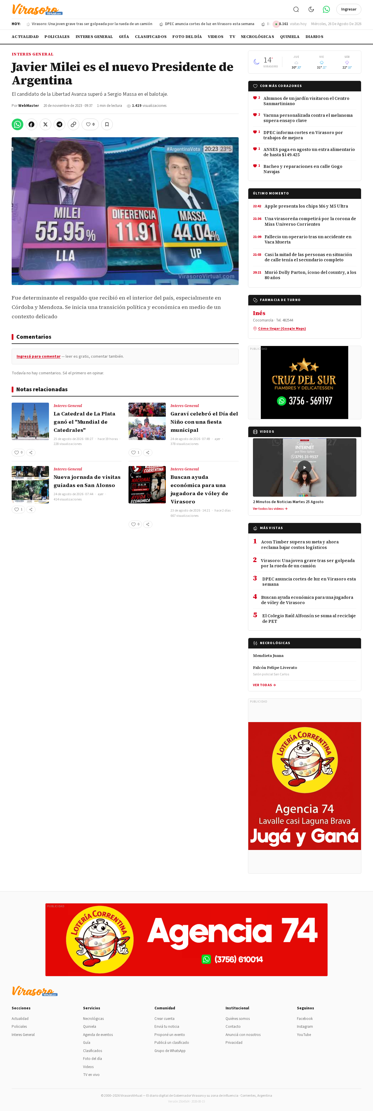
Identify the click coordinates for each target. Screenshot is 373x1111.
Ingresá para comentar (39, 356)
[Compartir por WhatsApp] (17, 124)
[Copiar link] (73, 124)
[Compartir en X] (45, 124)
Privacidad (234, 1042)
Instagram (305, 1026)
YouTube (304, 1034)
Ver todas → (264, 685)
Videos (216, 36)
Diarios (314, 36)
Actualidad (25, 36)
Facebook (305, 1018)
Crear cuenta (164, 1018)
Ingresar (348, 9)
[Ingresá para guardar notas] (107, 124)
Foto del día (187, 36)
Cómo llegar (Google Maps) (282, 328)
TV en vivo (91, 1074)
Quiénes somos (238, 1018)
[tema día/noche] (311, 9)
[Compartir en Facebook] (31, 124)
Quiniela (290, 36)
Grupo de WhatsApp (170, 1050)
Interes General (94, 36)
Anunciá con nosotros (243, 1034)
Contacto (233, 1026)
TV (232, 36)
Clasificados (151, 36)
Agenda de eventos (98, 1034)
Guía (124, 36)
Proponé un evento (169, 1034)
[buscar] (296, 9)
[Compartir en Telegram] (59, 124)
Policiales (57, 36)
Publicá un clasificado (171, 1042)
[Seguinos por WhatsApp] (326, 9)
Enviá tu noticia (166, 1026)
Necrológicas (257, 36)
